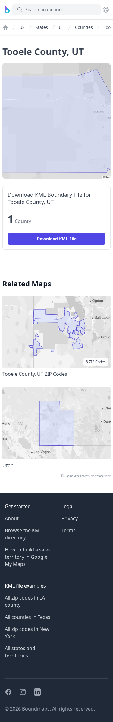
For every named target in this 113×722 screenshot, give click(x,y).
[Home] (5, 27)
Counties (84, 27)
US (22, 27)
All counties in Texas (27, 617)
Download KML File (57, 239)
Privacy (69, 518)
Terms (68, 530)
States (42, 27)
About (12, 518)
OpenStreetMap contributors (87, 476)
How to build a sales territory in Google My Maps (28, 556)
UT (61, 27)
